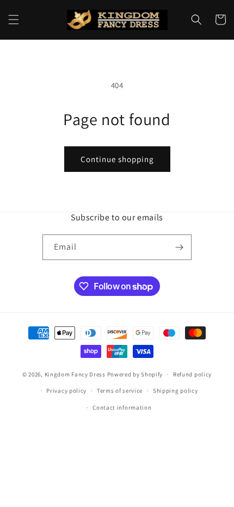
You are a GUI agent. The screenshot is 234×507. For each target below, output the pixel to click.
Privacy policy (66, 390)
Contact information (122, 407)
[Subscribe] (179, 247)
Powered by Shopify (135, 374)
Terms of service (120, 390)
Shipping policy (175, 390)
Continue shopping (117, 159)
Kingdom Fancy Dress (75, 374)
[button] (14, 20)
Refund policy (192, 374)
